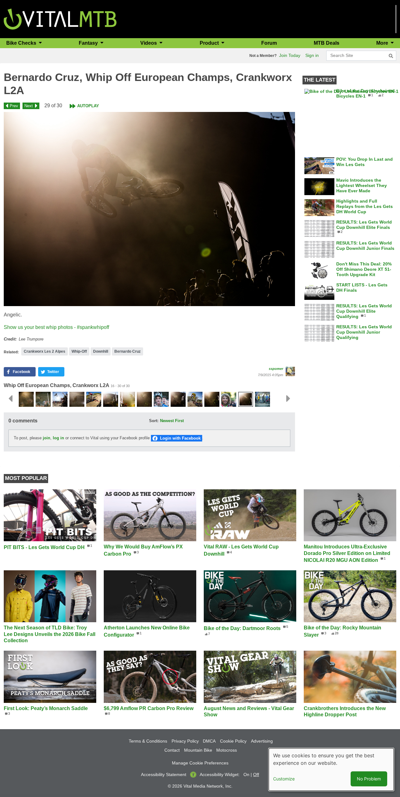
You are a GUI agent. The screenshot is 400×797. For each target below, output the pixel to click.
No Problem (369, 778)
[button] (149, 209)
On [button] (246, 774)
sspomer (276, 369)
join (46, 438)
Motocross (226, 750)
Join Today (289, 55)
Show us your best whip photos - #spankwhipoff (56, 327)
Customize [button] (284, 778)
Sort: (153, 420)
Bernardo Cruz (127, 351)
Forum (269, 43)
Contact (172, 750)
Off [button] (256, 774)
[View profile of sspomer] (290, 371)
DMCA (209, 741)
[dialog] (331, 769)
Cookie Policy (233, 741)
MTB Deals (326, 43)
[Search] (391, 56)
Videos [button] (149, 43)
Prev (14, 105)
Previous (10, 398)
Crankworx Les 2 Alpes (44, 351)
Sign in (312, 55)
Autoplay (88, 105)
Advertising (262, 741)
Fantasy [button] (89, 43)
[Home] (60, 18)
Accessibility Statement (163, 774)
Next (28, 105)
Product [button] (210, 43)
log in (58, 438)
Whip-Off (79, 351)
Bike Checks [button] (22, 43)
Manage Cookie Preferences (200, 762)
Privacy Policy (185, 741)
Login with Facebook (180, 438)
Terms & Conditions (148, 741)
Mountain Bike (198, 750)
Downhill (100, 351)
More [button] (382, 43)
